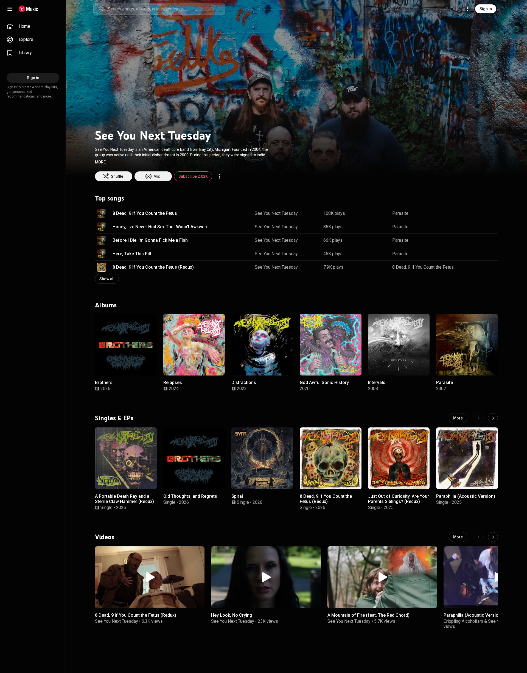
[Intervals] (399, 345)
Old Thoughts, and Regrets (190, 496)
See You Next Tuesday (276, 213)
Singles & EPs (114, 418)
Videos (104, 537)
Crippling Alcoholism (463, 621)
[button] (100, 162)
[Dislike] (476, 213)
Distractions (243, 382)
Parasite (400, 213)
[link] (33, 26)
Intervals (376, 382)
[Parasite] (467, 345)
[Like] (466, 213)
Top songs (109, 198)
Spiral (237, 496)
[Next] (492, 418)
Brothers (104, 382)
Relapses (172, 382)
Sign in (486, 9)
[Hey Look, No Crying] (266, 577)
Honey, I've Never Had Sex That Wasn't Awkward (161, 226)
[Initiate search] (100, 8)
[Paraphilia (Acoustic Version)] (467, 458)
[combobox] (166, 8)
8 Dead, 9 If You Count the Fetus (145, 213)
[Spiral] (262, 458)
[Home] (28, 8)
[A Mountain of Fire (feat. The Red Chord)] (382, 577)
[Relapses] (194, 345)
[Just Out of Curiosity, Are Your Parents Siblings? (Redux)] (399, 458)
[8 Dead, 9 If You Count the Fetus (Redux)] (330, 458)
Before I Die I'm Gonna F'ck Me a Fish (150, 240)
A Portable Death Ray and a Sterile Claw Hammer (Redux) (124, 498)
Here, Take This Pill (132, 253)
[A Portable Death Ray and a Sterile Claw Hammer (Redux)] (126, 458)
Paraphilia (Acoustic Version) (465, 496)
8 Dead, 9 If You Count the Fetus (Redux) (153, 267)
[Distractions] (262, 345)
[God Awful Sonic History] (330, 345)
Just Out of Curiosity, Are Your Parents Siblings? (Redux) (398, 498)
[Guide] (10, 8)
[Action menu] (219, 176)
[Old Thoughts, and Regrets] (194, 458)
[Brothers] (126, 345)
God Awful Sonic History (324, 382)
